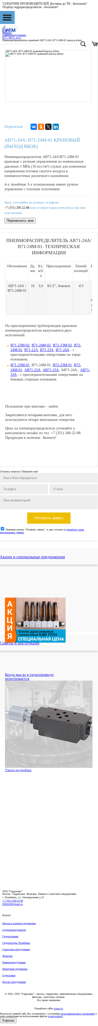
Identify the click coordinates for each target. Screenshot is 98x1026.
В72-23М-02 (62, 345)
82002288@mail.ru (12, 904)
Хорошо (8, 1020)
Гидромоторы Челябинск (16, 942)
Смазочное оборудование (16, 949)
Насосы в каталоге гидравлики (19, 923)
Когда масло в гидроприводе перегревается (29, 677)
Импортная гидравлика (14, 968)
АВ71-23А (51, 370)
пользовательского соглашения (78, 1013)
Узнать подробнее (18, 770)
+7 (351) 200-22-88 (16, 208)
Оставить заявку (49, 518)
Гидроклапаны (10, 936)
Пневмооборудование (14, 962)
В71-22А (31, 350)
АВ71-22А (32, 370)
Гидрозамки (8, 975)
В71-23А (47, 350)
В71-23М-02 (20, 345)
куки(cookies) (55, 1016)
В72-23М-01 (62, 365)
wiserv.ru (58, 1008)
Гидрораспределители (14, 929)
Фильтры (7, 955)
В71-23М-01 (20, 365)
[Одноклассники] (41, 127)
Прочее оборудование (14, 981)
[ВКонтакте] (34, 127)
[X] (48, 127)
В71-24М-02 (41, 345)
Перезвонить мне (20, 221)
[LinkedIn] (56, 127)
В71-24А (62, 350)
